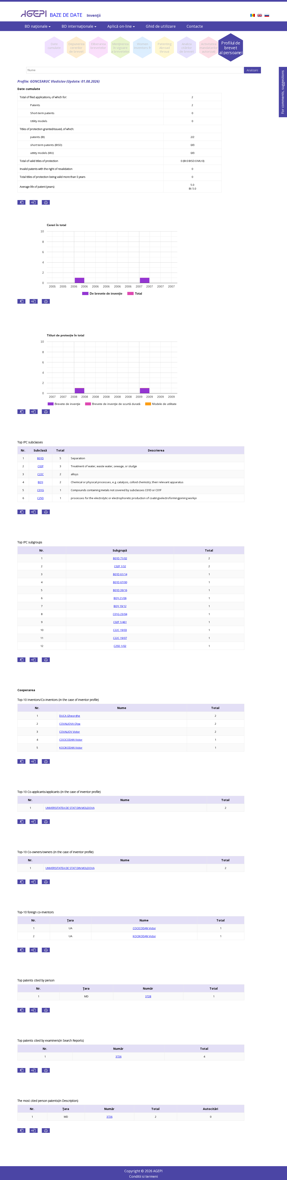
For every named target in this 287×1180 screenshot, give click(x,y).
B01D (40, 458)
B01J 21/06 (120, 598)
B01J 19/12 (120, 606)
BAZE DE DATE (66, 15)
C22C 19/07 (120, 638)
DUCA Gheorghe (69, 716)
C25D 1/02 (120, 646)
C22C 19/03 (120, 630)
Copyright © (134, 1171)
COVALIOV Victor (69, 732)
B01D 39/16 (120, 590)
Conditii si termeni (143, 1176)
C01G (40, 490)
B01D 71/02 (120, 558)
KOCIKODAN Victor (70, 747)
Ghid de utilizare (161, 26)
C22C (40, 474)
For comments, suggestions (282, 92)
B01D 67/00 (120, 582)
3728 (148, 996)
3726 (118, 1056)
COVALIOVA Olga (69, 724)
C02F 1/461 (120, 622)
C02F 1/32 (120, 566)
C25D (40, 498)
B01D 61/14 (120, 574)
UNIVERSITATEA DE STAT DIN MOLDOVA (70, 808)
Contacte (195, 26)
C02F (40, 466)
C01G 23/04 (120, 614)
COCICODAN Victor (70, 740)
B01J (40, 482)
